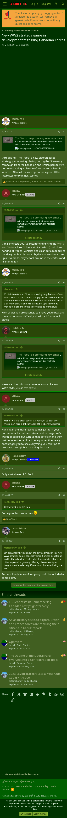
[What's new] (56, 4)
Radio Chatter (23, 645)
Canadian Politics (25, 663)
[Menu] (5, 4)
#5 (64, 408)
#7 (64, 495)
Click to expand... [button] (33, 237)
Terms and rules (24, 786)
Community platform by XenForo (29, 795)
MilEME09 (9, 44)
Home (5, 789)
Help (53, 786)
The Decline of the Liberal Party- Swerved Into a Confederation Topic (33, 658)
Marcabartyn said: (13, 547)
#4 (64, 340)
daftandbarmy (16, 609)
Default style (11, 781)
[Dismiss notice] (61, 13)
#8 (64, 540)
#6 (64, 468)
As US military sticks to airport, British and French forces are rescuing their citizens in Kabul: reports (34, 624)
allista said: (9, 289)
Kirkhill (12, 645)
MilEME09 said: (11, 210)
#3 (64, 282)
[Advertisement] (33, 81)
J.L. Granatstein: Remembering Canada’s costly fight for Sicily (30, 604)
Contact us (7, 786)
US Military (29, 631)
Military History (31, 609)
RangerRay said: (12, 501)
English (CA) (29, 781)
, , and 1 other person (33, 181)
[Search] (63, 4)
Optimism (15, 642)
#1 (64, 131)
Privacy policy (41, 786)
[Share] (59, 132)
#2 (64, 203)
